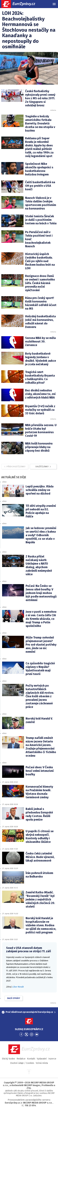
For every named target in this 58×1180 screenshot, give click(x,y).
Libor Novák (18, 987)
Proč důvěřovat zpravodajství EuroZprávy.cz (29, 1012)
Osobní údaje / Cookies (22, 1063)
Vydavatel (42, 1058)
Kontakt (31, 1058)
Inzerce (52, 1058)
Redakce (21, 1058)
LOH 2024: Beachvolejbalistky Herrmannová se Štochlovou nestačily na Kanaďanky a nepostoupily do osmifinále (28, 30)
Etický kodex (8, 1058)
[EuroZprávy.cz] (21, 4)
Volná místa (42, 1063)
